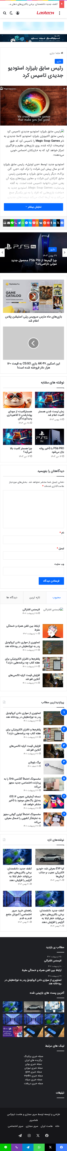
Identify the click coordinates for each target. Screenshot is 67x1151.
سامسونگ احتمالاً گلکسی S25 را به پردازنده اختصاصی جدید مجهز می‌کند (22, 783)
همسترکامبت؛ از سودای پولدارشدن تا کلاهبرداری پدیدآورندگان (19, 415)
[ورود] (18, 14)
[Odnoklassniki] (37, 223)
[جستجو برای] (5, 14)
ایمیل (60, 548)
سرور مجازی (31, 1114)
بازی (52, 53)
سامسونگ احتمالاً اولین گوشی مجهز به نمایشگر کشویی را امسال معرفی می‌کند (22, 818)
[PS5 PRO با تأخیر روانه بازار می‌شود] (49, 437)
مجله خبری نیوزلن (34, 1068)
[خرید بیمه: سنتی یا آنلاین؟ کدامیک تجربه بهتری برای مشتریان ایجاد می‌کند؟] (54, 1006)
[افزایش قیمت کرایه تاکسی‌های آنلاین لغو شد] (53, 680)
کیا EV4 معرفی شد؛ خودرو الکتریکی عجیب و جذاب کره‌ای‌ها (50, 872)
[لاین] (12, 223)
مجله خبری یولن (33, 1064)
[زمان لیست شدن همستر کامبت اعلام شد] (49, 400)
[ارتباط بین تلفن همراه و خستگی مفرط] (53, 631)
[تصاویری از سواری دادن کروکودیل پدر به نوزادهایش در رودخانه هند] (53, 647)
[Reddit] (45, 223)
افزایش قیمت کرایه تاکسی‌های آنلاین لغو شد (24, 677)
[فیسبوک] (62, 223)
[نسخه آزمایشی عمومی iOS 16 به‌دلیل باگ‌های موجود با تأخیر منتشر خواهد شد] (54, 802)
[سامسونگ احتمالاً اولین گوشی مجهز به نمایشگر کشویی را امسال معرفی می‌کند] (54, 819)
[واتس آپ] (23, 223)
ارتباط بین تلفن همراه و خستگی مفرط (23, 628)
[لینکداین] (54, 223)
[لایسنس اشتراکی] (53, 614)
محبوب (56, 597)
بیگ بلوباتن (34, 762)
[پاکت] (34, 223)
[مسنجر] (26, 223)
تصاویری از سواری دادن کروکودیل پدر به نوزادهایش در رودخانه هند (22, 644)
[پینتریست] (48, 223)
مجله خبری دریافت (33, 1083)
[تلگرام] (19, 223)
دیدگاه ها (11, 597)
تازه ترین (35, 597)
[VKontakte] (41, 223)
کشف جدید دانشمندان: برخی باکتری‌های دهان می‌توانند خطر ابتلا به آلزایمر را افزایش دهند (19, 874)
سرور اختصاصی (15, 1126)
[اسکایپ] (30, 223)
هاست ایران (47, 1126)
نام (62, 533)
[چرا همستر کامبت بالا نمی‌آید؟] (17, 437)
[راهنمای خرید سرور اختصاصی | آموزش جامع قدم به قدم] (17, 899)
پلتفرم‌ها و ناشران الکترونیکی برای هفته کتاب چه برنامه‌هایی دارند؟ (22, 661)
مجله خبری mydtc (33, 1076)
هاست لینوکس (14, 1114)
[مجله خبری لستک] (45, 13)
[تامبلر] (51, 223)
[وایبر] (15, 223)
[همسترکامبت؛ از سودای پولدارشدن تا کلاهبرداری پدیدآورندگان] (17, 400)
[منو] (59, 14)
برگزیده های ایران (33, 1060)
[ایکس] (58, 223)
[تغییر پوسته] (11, 14)
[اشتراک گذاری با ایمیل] (9, 223)
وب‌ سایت (59, 564)
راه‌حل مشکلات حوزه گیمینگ (39, 262)
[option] (33, 252)
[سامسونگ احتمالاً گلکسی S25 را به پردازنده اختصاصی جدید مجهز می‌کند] (54, 784)
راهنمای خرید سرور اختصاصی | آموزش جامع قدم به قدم (19, 914)
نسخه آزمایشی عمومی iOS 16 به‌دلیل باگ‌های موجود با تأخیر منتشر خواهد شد (25, 800)
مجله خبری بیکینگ (33, 1056)
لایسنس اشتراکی (31, 609)
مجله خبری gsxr (33, 1072)
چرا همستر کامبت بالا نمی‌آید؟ (21, 450)
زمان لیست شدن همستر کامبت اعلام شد (51, 413)
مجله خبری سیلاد (33, 1080)
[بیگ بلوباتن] (54, 767)
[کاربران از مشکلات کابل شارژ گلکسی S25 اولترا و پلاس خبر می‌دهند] (54, 1031)
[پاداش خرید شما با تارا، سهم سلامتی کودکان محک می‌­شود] (12, 1031)
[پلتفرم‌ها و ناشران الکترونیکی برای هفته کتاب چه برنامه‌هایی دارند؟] (53, 664)
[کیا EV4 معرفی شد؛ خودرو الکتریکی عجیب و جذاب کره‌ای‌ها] (49, 857)
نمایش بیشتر (34, 207)
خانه (58, 53)
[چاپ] (5, 223)
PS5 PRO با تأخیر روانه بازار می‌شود (51, 450)
